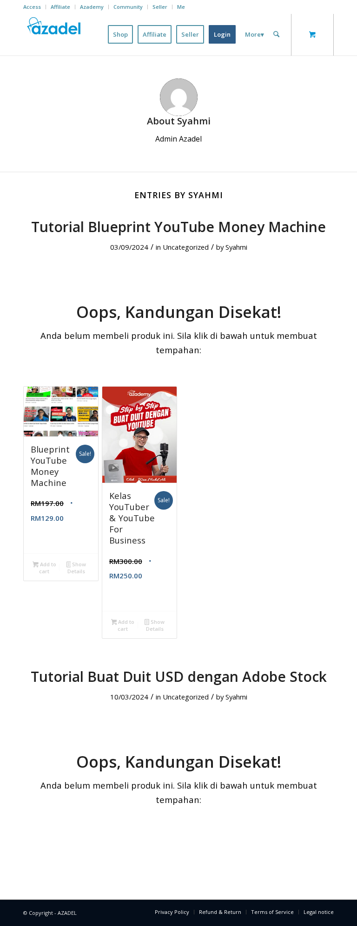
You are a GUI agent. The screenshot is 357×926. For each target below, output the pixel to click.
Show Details (76, 568)
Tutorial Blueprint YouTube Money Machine (178, 226)
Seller (159, 6)
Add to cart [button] (47, 568)
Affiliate (60, 6)
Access (32, 6)
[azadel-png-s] (54, 34)
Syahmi (236, 247)
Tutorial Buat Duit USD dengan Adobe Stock (179, 676)
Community (128, 6)
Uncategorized (186, 247)
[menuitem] (34, 7)
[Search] (276, 34)
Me (181, 6)
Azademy (92, 6)
